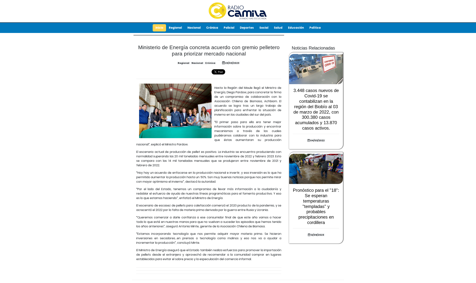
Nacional (194, 28)
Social (263, 28)
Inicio (159, 28)
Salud (278, 28)
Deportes (247, 28)
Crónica (212, 28)
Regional (175, 28)
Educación (296, 28)
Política (315, 28)
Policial (229, 28)
